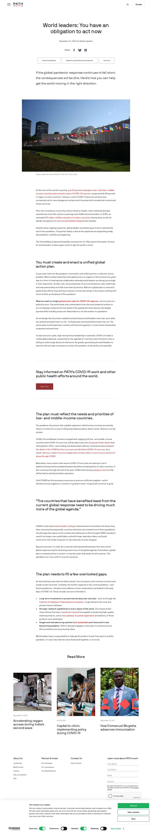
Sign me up (45, 386)
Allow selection (133, 812)
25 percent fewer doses (99, 442)
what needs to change (65, 526)
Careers (16, 771)
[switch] (64, 828)
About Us (18, 758)
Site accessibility (19, 775)
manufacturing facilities (72, 612)
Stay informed (76, 763)
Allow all (133, 806)
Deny (133, 819)
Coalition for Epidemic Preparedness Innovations (61, 602)
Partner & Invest (50, 758)
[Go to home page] (18, 4)
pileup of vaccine (101, 470)
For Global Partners (49, 771)
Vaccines (106, 60)
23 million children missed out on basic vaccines (68, 217)
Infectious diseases (49, 60)
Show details (116, 829)
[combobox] (123, 781)
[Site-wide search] (127, 4)
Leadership (17, 763)
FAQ (14, 778)
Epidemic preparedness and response (79, 60)
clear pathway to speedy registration (78, 615)
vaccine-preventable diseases (70, 221)
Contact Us (76, 758)
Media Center (18, 767)
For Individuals (47, 763)
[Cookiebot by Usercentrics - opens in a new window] (14, 828)
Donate (139, 4)
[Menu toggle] (8, 4)
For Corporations (48, 767)
